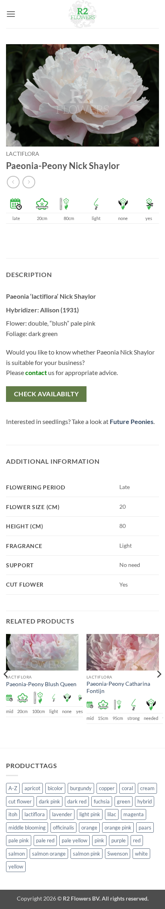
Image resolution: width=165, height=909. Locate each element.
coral (127, 788)
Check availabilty (46, 393)
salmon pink (86, 853)
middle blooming (27, 827)
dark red (77, 801)
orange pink (118, 827)
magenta (133, 814)
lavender (62, 814)
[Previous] (6, 690)
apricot (32, 788)
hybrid (144, 801)
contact (36, 372)
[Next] (158, 690)
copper (107, 788)
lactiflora (22, 154)
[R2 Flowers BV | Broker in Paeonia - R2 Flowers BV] (82, 14)
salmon (16, 853)
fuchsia (102, 801)
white (141, 853)
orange (89, 827)
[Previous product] (28, 182)
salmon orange (49, 853)
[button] (11, 14)
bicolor (55, 788)
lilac (111, 814)
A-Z (12, 788)
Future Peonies (131, 421)
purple (118, 840)
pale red (45, 840)
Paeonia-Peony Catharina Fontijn (118, 687)
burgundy (81, 788)
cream (147, 788)
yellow (15, 866)
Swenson (117, 853)
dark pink (49, 801)
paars (145, 827)
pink (99, 840)
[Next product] (13, 182)
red (137, 840)
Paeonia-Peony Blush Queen (41, 684)
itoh (12, 814)
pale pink (18, 840)
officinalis (63, 827)
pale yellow (74, 840)
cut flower (20, 801)
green (123, 801)
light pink (89, 814)
